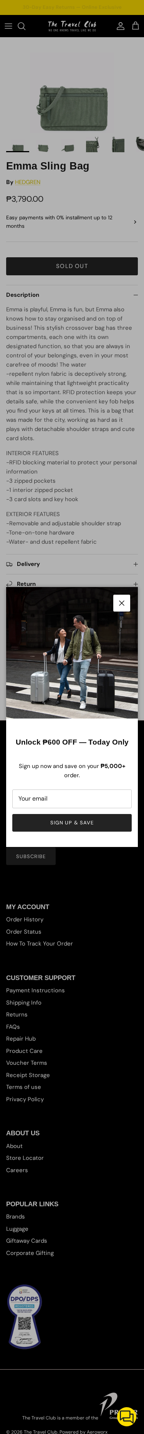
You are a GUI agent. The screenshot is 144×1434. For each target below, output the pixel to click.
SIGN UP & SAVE (72, 822)
